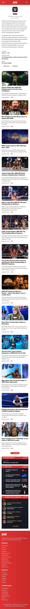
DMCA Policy (5, 559)
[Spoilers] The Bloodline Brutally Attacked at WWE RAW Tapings (13, 480)
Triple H (3, 598)
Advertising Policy (6, 553)
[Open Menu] (3, 2)
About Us (4, 547)
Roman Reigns (5, 588)
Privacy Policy (5, 545)
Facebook (4, 582)
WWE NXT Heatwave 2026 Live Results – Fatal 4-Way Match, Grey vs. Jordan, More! (14, 293)
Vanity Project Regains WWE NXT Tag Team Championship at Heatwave (13, 232)
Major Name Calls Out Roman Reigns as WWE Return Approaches (14, 381)
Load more (16, 453)
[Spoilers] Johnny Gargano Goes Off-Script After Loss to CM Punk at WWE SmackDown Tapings (13, 492)
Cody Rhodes (5, 592)
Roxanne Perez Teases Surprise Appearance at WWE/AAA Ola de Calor (14, 352)
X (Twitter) (4, 572)
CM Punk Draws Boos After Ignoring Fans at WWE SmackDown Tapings (15, 410)
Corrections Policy (6, 557)
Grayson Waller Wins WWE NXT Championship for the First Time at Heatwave (12, 89)
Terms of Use (5, 567)
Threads (4, 580)
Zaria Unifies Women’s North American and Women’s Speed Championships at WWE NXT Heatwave (14, 262)
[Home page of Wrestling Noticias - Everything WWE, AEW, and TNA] (15, 2)
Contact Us (4, 551)
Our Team (4, 549)
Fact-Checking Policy (7, 563)
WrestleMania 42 (6, 596)
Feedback (4, 565)
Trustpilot (4, 578)
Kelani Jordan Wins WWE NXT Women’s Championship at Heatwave (14, 203)
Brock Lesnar (5, 599)
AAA (12, 361)
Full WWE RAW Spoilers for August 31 (12, 470)
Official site (6, 66)
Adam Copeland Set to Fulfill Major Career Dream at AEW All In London (15, 439)
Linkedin (4, 576)
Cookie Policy (5, 555)
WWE (12, 97)
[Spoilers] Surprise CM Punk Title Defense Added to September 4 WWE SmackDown (13, 486)
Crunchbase (4, 574)
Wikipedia (15, 66)
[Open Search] (26, 2)
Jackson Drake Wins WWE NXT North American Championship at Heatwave (13, 174)
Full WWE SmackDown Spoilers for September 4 (13, 475)
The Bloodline (5, 594)
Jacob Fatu (4, 590)
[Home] (4, 534)
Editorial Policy (5, 561)
